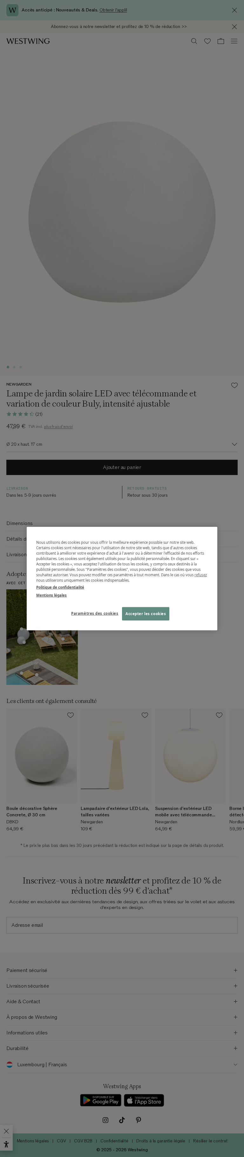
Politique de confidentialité (60, 587)
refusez (200, 574)
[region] (122, 578)
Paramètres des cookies (95, 613)
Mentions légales (51, 595)
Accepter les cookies (145, 613)
